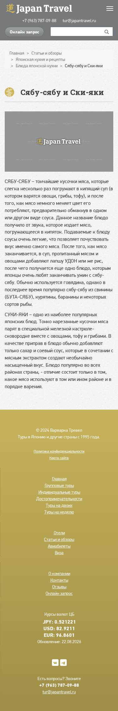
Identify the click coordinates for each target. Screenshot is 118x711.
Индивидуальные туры (59, 492)
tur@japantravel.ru (79, 20)
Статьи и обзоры (59, 539)
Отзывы (59, 586)
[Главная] (59, 8)
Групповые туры (59, 485)
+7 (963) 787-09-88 (39, 20)
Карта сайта (59, 458)
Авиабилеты (59, 545)
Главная (59, 478)
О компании (59, 573)
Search (107, 31)
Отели (59, 532)
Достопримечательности (59, 498)
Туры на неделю (59, 511)
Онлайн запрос (24, 32)
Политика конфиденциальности (59, 451)
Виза (59, 552)
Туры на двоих (59, 505)
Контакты (59, 580)
